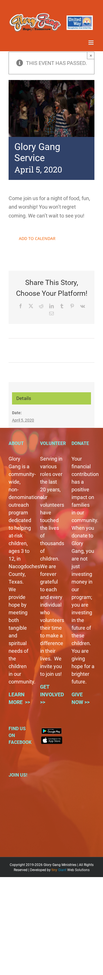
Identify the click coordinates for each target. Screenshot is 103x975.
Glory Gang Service (30, 347)
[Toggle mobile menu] (91, 43)
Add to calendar (37, 238)
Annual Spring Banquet (77, 350)
